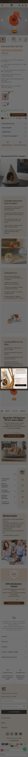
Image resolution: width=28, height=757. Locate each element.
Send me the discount (20, 385)
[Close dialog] (26, 369)
